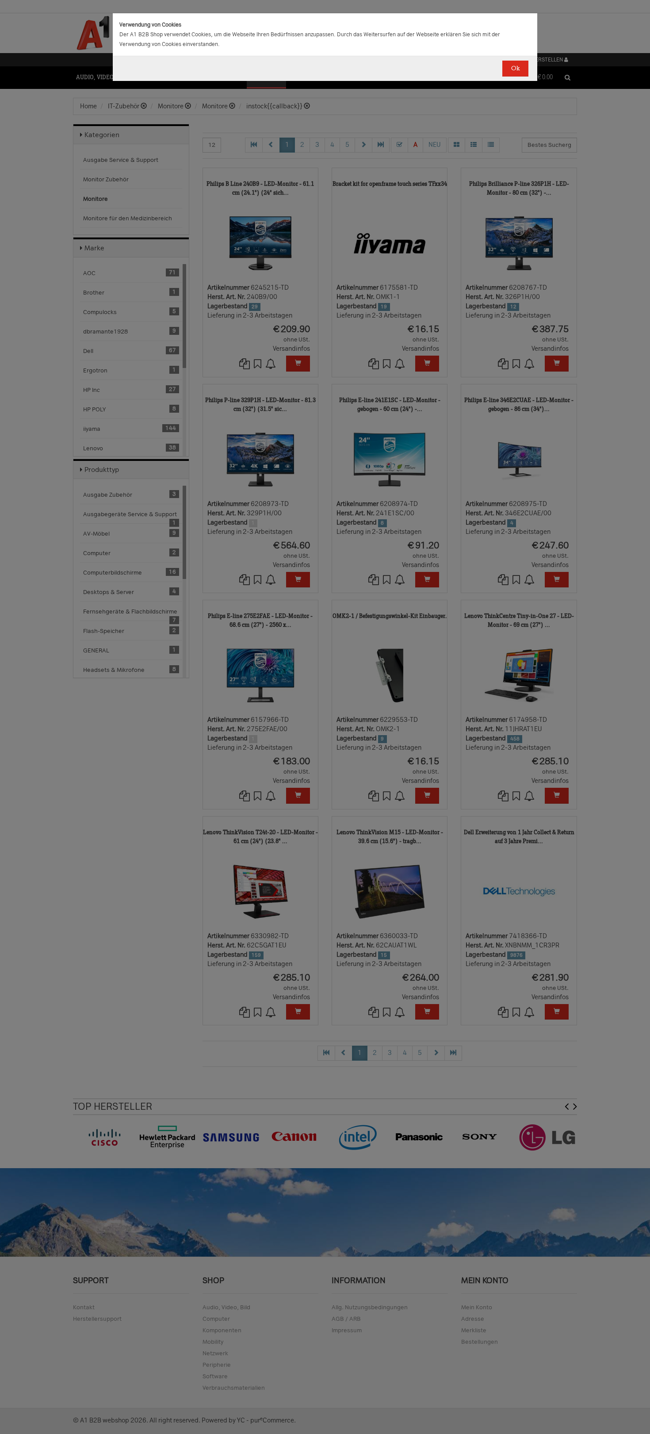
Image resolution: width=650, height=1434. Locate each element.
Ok (515, 68)
